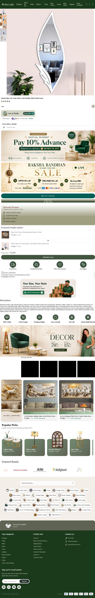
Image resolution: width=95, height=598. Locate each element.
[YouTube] (14, 587)
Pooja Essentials (79, 4)
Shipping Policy (37, 543)
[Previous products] (26, 400)
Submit (24, 581)
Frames (4, 557)
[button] (5, 101)
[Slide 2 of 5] (3, 18)
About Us (36, 538)
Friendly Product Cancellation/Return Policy (16, 275)
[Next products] (91, 400)
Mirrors (38, 4)
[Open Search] (89, 4)
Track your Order (38, 557)
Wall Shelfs (65, 4)
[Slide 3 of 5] (3, 25)
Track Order (71, 538)
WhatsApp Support (73, 541)
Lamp (3, 549)
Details (31, 118)
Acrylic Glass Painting (8, 563)
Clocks (3, 560)
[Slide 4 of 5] (3, 31)
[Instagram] (9, 587)
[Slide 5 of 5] (3, 38)
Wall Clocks (52, 4)
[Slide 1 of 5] (3, 12)
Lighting (71, 4)
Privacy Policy (37, 546)
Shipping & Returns (9, 276)
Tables (32, 4)
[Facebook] (4, 587)
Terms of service (37, 549)
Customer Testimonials (39, 552)
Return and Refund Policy (40, 541)
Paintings (19, 4)
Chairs (46, 4)
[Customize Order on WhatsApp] (48, 288)
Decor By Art (26, 4)
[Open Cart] (92, 4)
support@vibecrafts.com (74, 544)
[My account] (86, 4)
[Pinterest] (19, 587)
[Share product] (93, 106)
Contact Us (36, 554)
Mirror (3, 543)
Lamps (59, 4)
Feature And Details (10, 272)
